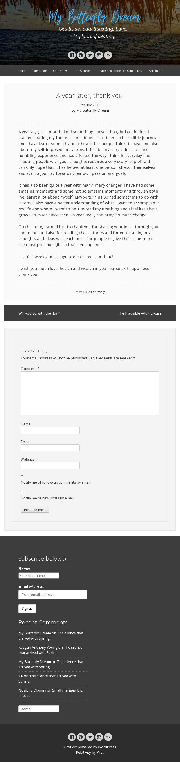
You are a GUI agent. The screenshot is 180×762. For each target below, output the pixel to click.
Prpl (100, 752)
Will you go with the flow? (39, 313)
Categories (60, 71)
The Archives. (83, 71)
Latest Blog (39, 71)
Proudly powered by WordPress (90, 747)
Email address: (31, 586)
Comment (30, 368)
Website (27, 459)
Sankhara (155, 71)
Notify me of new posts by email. (47, 498)
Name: (24, 568)
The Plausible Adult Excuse (140, 313)
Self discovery (96, 292)
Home (21, 71)
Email (25, 441)
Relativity (83, 752)
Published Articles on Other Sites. (121, 71)
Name (26, 424)
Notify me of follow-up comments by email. (56, 482)
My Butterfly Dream (92, 110)
